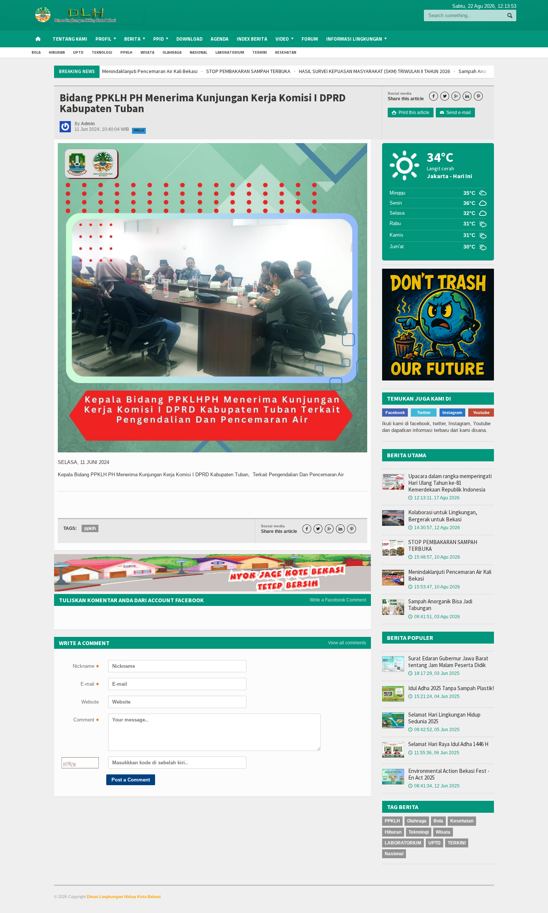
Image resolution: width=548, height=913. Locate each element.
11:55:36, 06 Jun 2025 (433, 752)
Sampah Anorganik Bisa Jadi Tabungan (401, 71)
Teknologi (102, 52)
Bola (36, 52)
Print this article (410, 112)
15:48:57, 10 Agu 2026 (434, 557)
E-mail (90, 685)
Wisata (147, 52)
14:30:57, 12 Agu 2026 (434, 527)
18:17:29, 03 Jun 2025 (434, 673)
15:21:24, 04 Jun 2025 (434, 696)
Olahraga (172, 52)
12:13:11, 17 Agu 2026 (434, 497)
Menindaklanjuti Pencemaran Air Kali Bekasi (449, 575)
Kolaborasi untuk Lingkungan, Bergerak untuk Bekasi (442, 515)
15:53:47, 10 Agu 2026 (434, 587)
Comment (86, 720)
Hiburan (57, 52)
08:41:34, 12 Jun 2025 (434, 786)
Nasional (198, 52)
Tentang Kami (70, 38)
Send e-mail (455, 112)
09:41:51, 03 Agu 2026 (434, 616)
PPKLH (126, 52)
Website (90, 702)
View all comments (347, 642)
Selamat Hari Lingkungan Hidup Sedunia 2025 (444, 718)
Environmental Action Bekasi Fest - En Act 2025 (448, 774)
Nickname (86, 667)
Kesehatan (285, 52)
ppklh (90, 528)
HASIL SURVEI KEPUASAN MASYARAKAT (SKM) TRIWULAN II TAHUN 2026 (274, 71)
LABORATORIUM (229, 52)
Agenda (220, 38)
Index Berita (252, 38)
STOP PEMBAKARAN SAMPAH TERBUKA (149, 71)
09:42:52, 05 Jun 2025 (434, 729)
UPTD (78, 52)
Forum (310, 38)
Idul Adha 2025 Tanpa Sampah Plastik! (451, 688)
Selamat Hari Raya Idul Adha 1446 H (448, 744)
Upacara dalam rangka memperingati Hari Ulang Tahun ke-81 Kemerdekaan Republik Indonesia (450, 483)
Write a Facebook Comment (338, 600)
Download (189, 38)
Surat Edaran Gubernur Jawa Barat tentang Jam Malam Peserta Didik (448, 662)
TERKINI (259, 52)
